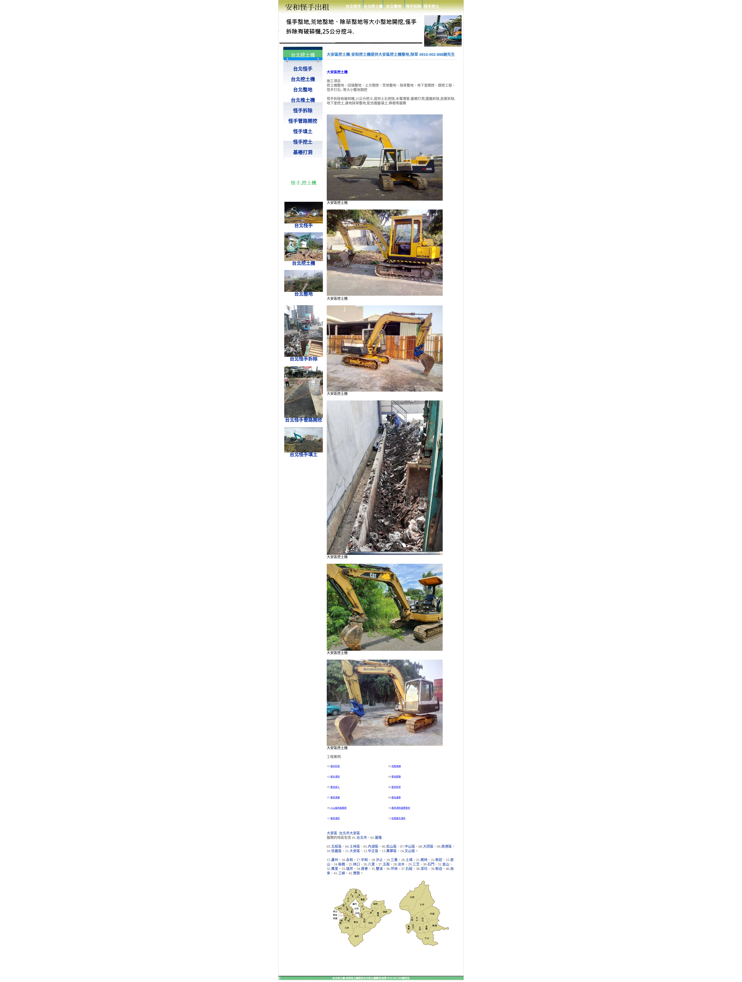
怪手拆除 (413, 6)
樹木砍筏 (335, 766)
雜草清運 (335, 797)
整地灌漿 (396, 797)
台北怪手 (353, 6)
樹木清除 (335, 776)
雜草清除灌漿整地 (400, 808)
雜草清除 (335, 818)
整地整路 (396, 776)
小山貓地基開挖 (338, 808)
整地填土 (335, 787)
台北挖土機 (373, 6)
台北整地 (394, 6)
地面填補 (396, 766)
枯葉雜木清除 (398, 818)
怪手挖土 (431, 6)
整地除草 (396, 787)
